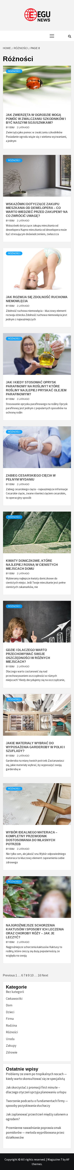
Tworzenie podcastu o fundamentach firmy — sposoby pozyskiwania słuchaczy (37, 1103)
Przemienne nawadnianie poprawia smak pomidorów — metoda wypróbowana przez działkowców (35, 1133)
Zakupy (11, 1045)
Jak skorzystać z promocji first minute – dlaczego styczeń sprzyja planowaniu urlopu (36, 1089)
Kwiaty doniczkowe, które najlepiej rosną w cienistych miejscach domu (32, 564)
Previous (9, 975)
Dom (9, 1005)
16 (39, 975)
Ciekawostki (14, 998)
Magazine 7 (54, 1159)
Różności (14, 71)
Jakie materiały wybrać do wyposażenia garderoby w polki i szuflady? (35, 747)
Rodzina (11, 1025)
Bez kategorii (15, 992)
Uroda (10, 1039)
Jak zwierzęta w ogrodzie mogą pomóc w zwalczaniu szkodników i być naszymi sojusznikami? (36, 118)
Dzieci (10, 1012)
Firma (10, 1019)
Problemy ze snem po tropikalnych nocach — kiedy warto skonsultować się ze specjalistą (36, 1076)
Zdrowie (11, 1052)
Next (45, 975)
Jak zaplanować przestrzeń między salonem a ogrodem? (37, 1116)
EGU (12, 127)
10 (32, 975)
